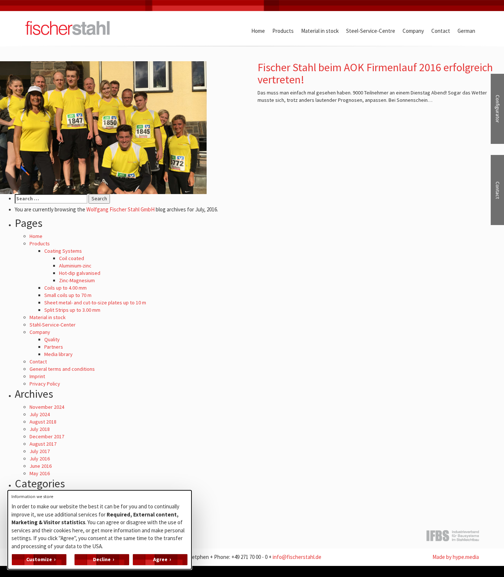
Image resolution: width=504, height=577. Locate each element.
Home (36, 236)
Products (40, 243)
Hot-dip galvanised (79, 273)
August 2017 (43, 443)
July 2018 (40, 429)
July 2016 (40, 458)
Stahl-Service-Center (53, 324)
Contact (38, 361)
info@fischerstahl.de (297, 556)
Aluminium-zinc (75, 265)
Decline (102, 559)
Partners (53, 346)
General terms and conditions (62, 369)
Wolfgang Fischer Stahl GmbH (120, 209)
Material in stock (48, 317)
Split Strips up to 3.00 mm (72, 310)
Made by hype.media (455, 556)
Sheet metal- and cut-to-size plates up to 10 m (95, 302)
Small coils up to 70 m (68, 295)
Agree (160, 559)
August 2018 (43, 421)
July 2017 (40, 451)
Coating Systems (63, 251)
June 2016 (41, 466)
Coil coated (71, 258)
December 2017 (47, 436)
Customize (39, 559)
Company (40, 332)
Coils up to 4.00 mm (65, 287)
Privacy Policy (45, 383)
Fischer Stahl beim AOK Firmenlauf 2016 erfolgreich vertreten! (375, 73)
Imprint (37, 376)
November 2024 (47, 407)
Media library (58, 354)
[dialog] (99, 530)
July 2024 (40, 414)
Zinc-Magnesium (77, 280)
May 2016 (40, 473)
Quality (52, 339)
